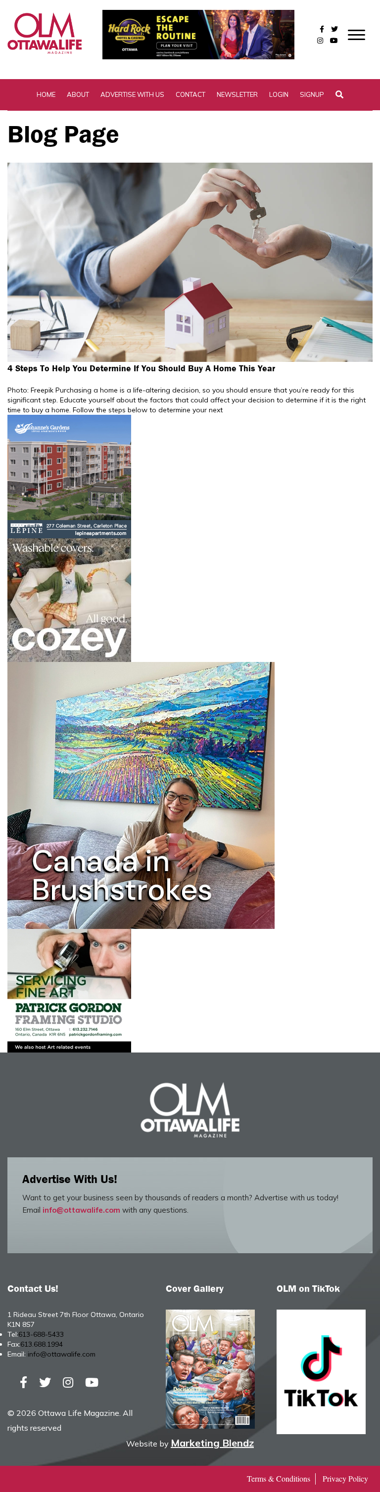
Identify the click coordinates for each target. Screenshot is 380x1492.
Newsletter (237, 94)
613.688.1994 (41, 1344)
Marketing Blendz (212, 1443)
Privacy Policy (345, 1478)
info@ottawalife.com (81, 1210)
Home (46, 94)
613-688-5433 (41, 1334)
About (78, 94)
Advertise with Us (132, 94)
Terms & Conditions (278, 1478)
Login (278, 94)
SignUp (312, 94)
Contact (190, 94)
